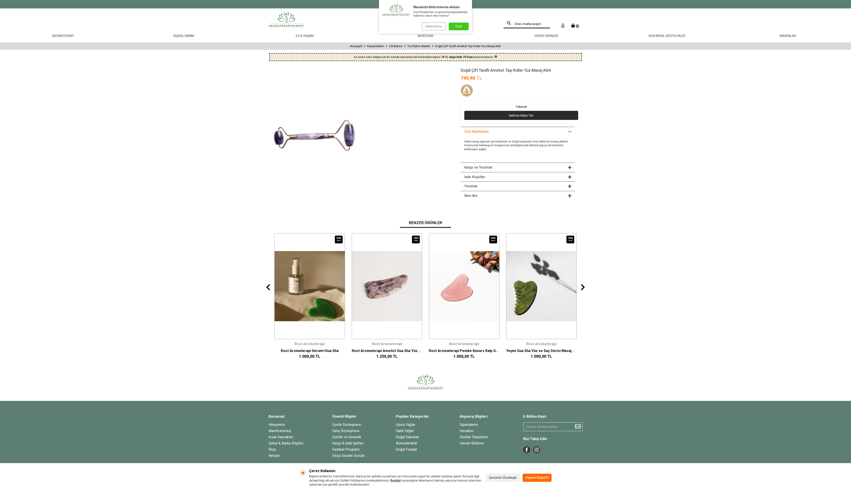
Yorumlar (471, 186)
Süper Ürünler (546, 36)
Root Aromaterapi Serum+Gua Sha (310, 351)
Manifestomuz (280, 431)
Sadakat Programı (346, 449)
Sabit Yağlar (405, 431)
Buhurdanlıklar (406, 443)
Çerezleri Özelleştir (503, 477)
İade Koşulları (474, 177)
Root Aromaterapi (310, 344)
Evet (459, 26)
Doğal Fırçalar (406, 449)
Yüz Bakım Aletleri (418, 46)
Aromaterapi (63, 36)
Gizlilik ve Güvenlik (346, 437)
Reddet (395, 480)
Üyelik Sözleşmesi (346, 425)
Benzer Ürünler (425, 222)
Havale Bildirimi (472, 443)
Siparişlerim (469, 425)
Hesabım (467, 431)
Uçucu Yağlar (405, 425)
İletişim (274, 456)
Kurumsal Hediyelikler (667, 36)
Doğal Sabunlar (407, 437)
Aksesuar (425, 36)
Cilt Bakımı (395, 46)
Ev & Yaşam (305, 36)
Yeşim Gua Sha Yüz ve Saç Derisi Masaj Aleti (541, 351)
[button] (268, 287)
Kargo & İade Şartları (348, 443)
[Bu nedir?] (495, 56)
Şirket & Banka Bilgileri (286, 443)
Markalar (788, 36)
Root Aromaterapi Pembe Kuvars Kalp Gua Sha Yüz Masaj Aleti (464, 351)
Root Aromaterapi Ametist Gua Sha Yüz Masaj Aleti (387, 351)
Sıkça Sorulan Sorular (348, 456)
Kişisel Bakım (184, 36)
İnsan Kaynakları (281, 437)
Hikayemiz (277, 425)
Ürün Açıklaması (476, 131)
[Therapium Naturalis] (472, 91)
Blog (272, 449)
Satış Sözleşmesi (345, 431)
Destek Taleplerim (474, 437)
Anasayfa (356, 46)
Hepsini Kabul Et (537, 477)
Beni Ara (470, 196)
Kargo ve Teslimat (478, 167)
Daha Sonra (434, 26)
